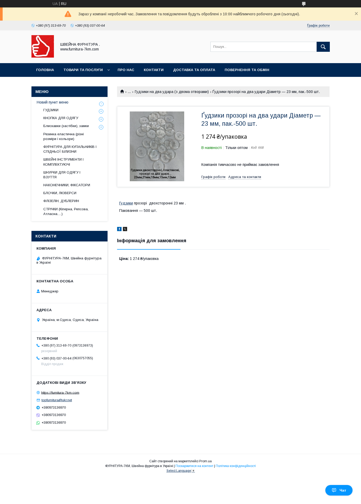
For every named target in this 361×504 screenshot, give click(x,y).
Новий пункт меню (52, 102)
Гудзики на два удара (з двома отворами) (172, 92)
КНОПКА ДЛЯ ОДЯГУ (60, 118)
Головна (45, 70)
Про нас (126, 70)
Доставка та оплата (194, 70)
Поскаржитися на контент (194, 466)
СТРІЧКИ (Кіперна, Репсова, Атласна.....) (66, 211)
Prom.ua (205, 461)
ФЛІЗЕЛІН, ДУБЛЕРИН (61, 201)
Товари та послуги (83, 70)
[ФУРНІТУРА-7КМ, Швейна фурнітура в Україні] (42, 56)
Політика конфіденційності (236, 466)
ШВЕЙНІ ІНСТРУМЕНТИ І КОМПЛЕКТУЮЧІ (63, 161)
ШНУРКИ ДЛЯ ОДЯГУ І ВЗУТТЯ (61, 174)
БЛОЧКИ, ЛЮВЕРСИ (59, 193)
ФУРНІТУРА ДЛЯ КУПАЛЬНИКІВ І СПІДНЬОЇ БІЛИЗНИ (69, 149)
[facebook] (119, 230)
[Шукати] (323, 47)
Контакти (154, 70)
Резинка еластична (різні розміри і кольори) (63, 136)
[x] (125, 230)
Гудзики (126, 203)
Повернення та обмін (247, 70)
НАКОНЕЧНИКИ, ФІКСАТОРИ (66, 185)
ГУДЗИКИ (50, 110)
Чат (343, 490)
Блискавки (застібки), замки (66, 126)
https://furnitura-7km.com (60, 392)
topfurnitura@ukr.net (56, 400)
